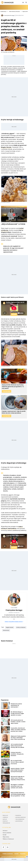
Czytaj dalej (6, 391)
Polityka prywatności (8, 853)
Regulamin (22, 853)
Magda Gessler (9, 627)
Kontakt (16, 853)
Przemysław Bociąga (9, 15)
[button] (27, 857)
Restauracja (6, 630)
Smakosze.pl (3, 11)
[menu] (23, 2)
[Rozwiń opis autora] (14, 619)
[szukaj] (26, 2)
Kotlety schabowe (20, 627)
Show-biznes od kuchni (14, 11)
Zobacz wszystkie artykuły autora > (14, 621)
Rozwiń (14, 314)
